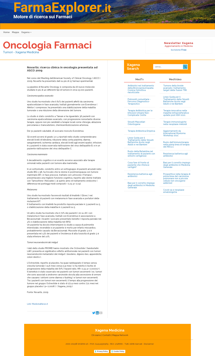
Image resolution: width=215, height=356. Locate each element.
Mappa (15, 32)
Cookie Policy (118, 351)
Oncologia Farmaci (47, 45)
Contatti (107, 335)
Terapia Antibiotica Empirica (141, 131)
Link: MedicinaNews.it (37, 304)
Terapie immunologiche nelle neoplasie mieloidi (175, 123)
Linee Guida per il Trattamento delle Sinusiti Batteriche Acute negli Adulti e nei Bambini (141, 141)
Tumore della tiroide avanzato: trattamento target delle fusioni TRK (175, 88)
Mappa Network (120, 335)
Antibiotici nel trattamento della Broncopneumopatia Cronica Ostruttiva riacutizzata (141, 89)
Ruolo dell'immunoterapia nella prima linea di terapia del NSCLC (176, 144)
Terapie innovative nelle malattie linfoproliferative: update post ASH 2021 (176, 113)
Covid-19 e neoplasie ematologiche (173, 191)
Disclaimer (149, 344)
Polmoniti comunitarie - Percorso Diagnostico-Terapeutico (139, 101)
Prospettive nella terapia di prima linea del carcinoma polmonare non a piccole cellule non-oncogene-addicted (176, 178)
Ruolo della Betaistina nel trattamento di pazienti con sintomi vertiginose (141, 153)
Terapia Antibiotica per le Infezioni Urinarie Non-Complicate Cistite (140, 113)
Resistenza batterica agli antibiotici (140, 175)
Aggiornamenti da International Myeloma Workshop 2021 (174, 133)
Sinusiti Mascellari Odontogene (136, 123)
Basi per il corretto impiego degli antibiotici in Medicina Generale (141, 185)
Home (6, 32)
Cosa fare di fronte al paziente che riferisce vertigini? (138, 165)
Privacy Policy (102, 351)
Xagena (25, 32)
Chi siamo (96, 335)
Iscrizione (178, 50)
